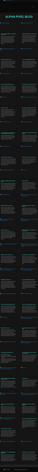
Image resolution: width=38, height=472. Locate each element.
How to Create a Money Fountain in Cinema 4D (8, 34)
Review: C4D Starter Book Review (29, 418)
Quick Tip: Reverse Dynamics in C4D (8, 404)
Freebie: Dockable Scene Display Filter (8, 181)
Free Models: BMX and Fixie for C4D (29, 328)
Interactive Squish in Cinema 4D (29, 157)
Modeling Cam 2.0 (5, 229)
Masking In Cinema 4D (5, 279)
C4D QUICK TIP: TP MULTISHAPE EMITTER (8, 453)
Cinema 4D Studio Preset (6, 59)
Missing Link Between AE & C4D (29, 107)
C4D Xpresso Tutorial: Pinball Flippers (28, 404)
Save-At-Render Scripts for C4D (8, 304)
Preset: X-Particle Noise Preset (29, 304)
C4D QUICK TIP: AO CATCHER (28, 452)
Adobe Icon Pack (4, 107)
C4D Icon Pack (25, 180)
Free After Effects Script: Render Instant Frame (29, 353)
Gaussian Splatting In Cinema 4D (29, 33)
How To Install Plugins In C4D (28, 59)
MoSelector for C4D (5, 327)
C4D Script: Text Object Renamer (29, 84)
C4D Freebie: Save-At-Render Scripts (28, 206)
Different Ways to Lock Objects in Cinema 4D (29, 230)
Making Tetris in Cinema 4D (7, 254)
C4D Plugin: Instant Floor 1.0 (7, 157)
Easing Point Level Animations (28, 254)
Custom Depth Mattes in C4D (28, 279)
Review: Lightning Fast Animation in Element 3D (8, 379)
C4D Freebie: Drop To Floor (7, 205)
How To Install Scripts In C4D (7, 84)
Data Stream (24, 378)
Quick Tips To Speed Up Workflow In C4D (29, 133)
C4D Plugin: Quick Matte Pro (7, 352)
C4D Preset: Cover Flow (6, 428)
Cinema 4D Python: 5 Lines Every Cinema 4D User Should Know (8, 133)
